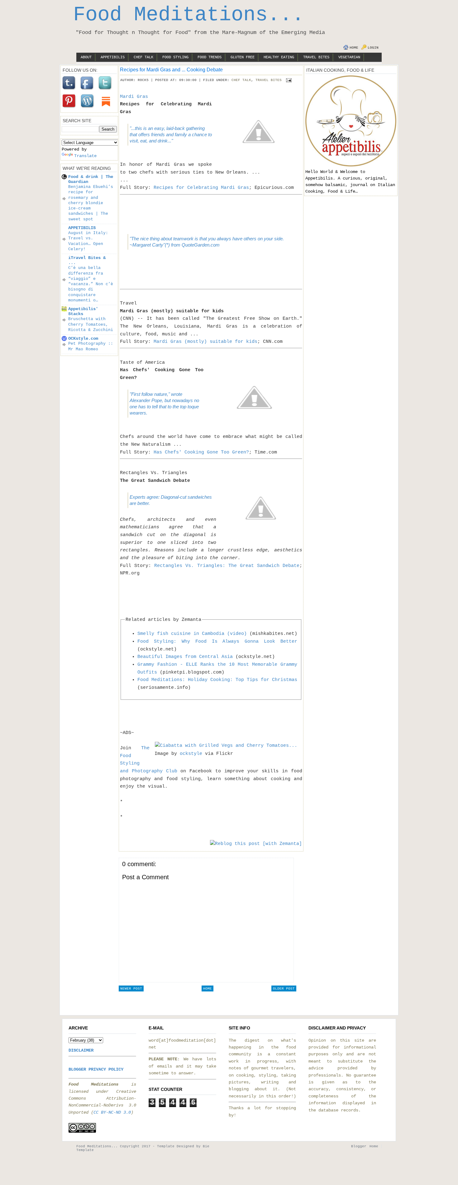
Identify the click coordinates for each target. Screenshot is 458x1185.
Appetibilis (113, 57)
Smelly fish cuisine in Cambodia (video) (192, 633)
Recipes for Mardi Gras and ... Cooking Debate (171, 69)
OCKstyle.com (83, 338)
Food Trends (210, 57)
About (86, 57)
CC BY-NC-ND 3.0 (112, 1112)
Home (354, 48)
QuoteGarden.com (201, 244)
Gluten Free (243, 57)
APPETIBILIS (82, 227)
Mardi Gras (134, 96)
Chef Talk (143, 57)
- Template (163, 1146)
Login (373, 48)
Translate (85, 155)
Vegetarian (349, 57)
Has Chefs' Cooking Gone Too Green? (201, 452)
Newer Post (131, 989)
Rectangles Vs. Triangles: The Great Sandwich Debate (226, 566)
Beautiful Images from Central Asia (185, 657)
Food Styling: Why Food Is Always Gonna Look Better (217, 641)
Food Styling (175, 57)
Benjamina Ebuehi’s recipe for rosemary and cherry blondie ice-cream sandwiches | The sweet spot (90, 203)
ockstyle (191, 753)
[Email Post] (288, 80)
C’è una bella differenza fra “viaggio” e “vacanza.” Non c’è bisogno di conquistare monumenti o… (90, 284)
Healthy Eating (279, 57)
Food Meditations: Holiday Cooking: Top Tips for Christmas (217, 680)
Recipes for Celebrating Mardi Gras (201, 187)
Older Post (284, 989)
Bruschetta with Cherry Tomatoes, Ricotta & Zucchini (90, 324)
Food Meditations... (188, 14)
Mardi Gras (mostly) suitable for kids (205, 341)
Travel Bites (316, 57)
